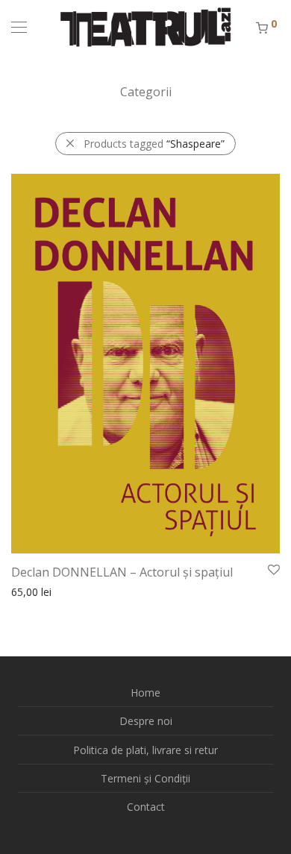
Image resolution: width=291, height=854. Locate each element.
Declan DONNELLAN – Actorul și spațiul (122, 572)
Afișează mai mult (47, 591)
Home (145, 692)
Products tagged (154, 143)
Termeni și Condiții (145, 778)
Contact (146, 807)
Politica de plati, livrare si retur (145, 750)
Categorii (146, 92)
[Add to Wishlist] (273, 570)
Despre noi (145, 721)
